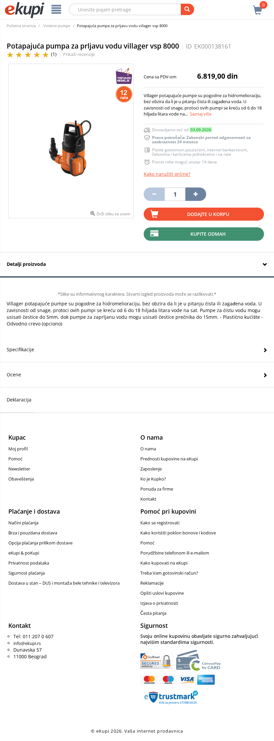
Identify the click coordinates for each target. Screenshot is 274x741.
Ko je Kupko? (153, 479)
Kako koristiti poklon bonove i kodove (178, 533)
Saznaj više (201, 114)
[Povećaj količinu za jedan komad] (195, 194)
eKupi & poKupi (23, 553)
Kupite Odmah (208, 234)
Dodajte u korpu (208, 214)
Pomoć (15, 459)
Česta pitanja (153, 613)
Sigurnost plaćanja (26, 573)
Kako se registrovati (159, 523)
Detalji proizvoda (26, 264)
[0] (257, 6)
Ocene (14, 374)
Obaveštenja (21, 479)
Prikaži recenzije (79, 54)
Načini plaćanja (23, 523)
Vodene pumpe (56, 25)
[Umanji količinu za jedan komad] (154, 194)
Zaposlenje (151, 469)
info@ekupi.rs (27, 643)
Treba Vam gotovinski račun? (169, 573)
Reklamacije (152, 583)
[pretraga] (187, 9)
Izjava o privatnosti (159, 603)
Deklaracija (19, 399)
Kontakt (148, 499)
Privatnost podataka (28, 563)
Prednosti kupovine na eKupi (169, 459)
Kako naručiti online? (167, 174)
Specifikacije (20, 349)
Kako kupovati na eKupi (163, 563)
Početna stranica (21, 25)
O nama (148, 449)
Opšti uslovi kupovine (162, 593)
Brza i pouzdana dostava (32, 533)
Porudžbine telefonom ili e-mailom (174, 553)
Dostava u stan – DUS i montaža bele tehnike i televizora (64, 583)
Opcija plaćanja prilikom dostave (40, 543)
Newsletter (19, 469)
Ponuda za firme (156, 489)
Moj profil (18, 449)
